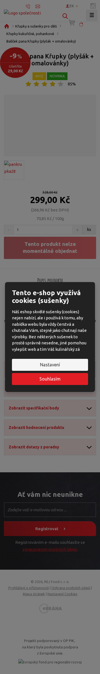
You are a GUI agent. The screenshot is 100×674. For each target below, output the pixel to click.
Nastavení (50, 364)
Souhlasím (50, 378)
